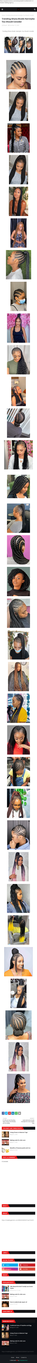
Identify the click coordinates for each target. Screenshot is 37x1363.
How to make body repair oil (18, 1302)
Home (3, 15)
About (17, 1357)
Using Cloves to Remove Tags (19, 1132)
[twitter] (10, 1265)
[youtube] (27, 1269)
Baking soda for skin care (17, 1140)
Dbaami (5, 25)
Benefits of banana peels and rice (20, 1148)
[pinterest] (27, 1265)
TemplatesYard (23, 1360)
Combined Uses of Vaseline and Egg (20, 1325)
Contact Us (23, 1357)
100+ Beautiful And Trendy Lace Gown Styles (21, 1287)
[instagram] (10, 1269)
